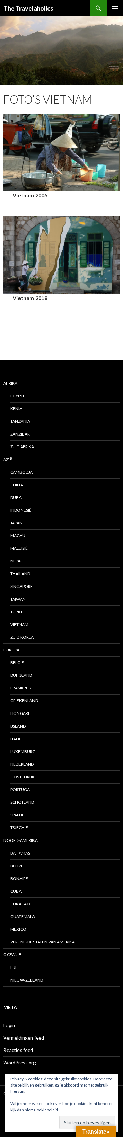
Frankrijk (20, 688)
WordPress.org (19, 1062)
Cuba (16, 891)
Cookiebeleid (46, 1109)
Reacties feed (18, 1050)
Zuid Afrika (22, 446)
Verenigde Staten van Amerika (42, 941)
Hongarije (21, 713)
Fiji (13, 967)
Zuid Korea (22, 637)
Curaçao (20, 903)
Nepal (16, 561)
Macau (17, 535)
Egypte (17, 395)
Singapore (21, 586)
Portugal (21, 789)
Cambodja (21, 472)
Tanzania (20, 421)
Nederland (22, 764)
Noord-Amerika (20, 840)
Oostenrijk (22, 776)
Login (9, 1025)
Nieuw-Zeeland (26, 980)
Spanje (17, 814)
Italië (16, 738)
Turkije (18, 611)
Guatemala (22, 916)
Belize (16, 865)
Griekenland (24, 700)
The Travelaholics (28, 8)
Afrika (10, 383)
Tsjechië (19, 827)
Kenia (16, 408)
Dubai (16, 497)
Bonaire (19, 878)
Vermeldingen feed (23, 1038)
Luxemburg (23, 751)
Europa (11, 649)
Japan (16, 522)
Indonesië (20, 510)
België (17, 662)
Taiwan (18, 599)
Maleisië (19, 548)
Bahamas (20, 853)
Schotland (22, 802)
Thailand (20, 573)
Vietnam (19, 624)
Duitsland (21, 675)
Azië (7, 459)
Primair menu (115, 8)
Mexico (18, 929)
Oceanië (12, 954)
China (16, 484)
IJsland (18, 726)
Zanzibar (20, 434)
